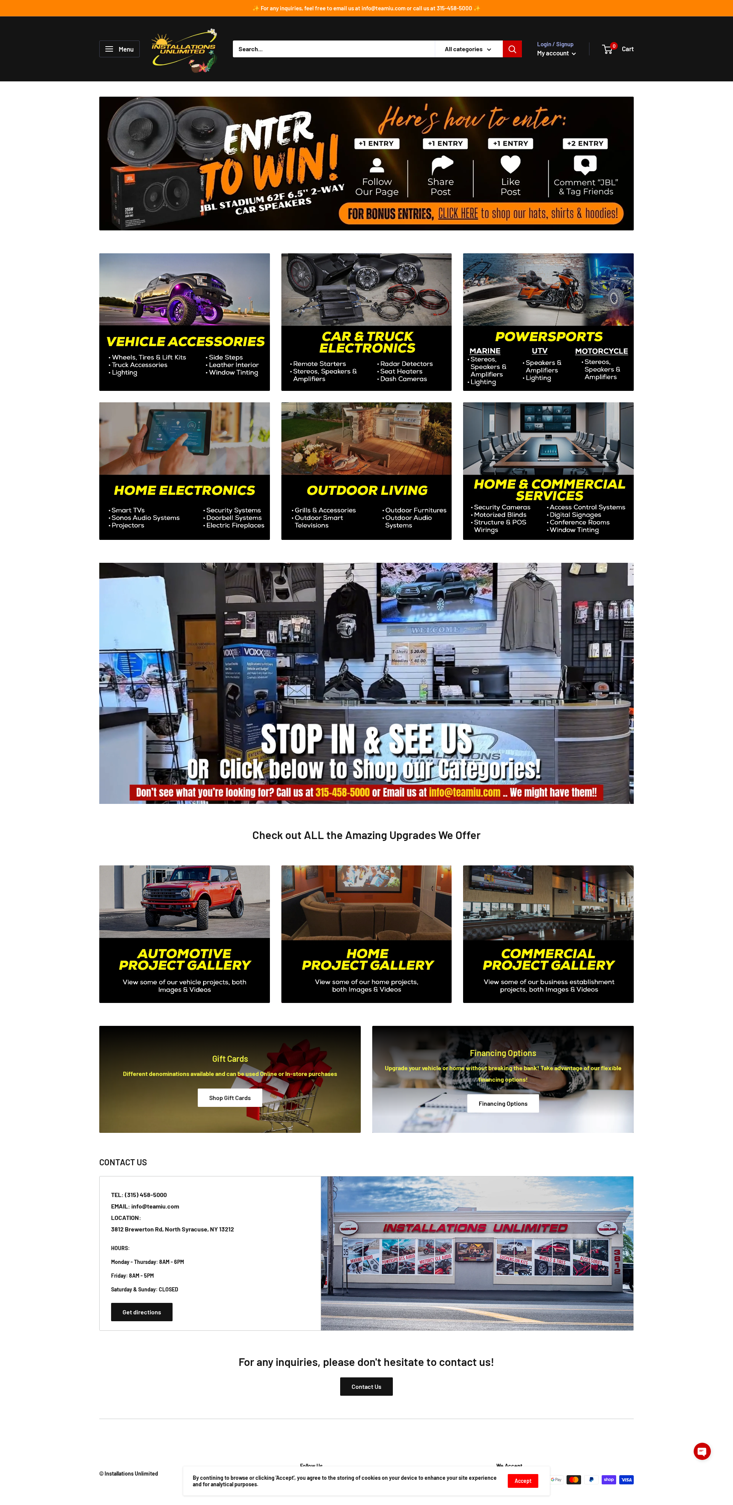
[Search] (512, 49)
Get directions (142, 1311)
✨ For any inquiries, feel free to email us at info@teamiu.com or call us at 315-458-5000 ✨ (366, 8)
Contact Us (366, 1386)
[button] (702, 1451)
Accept (523, 1480)
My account (553, 53)
